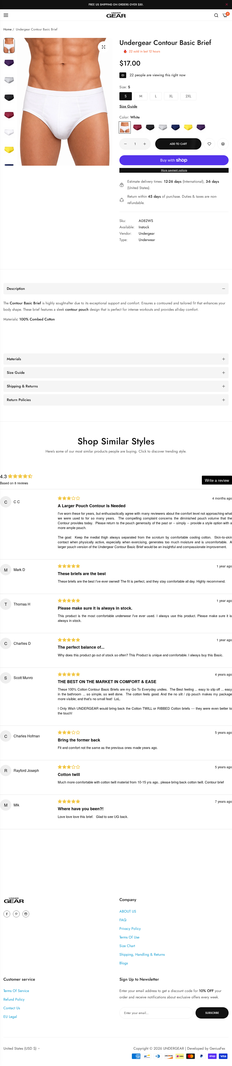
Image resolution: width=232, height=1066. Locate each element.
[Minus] (125, 144)
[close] (227, 5)
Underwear (147, 239)
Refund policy (13, 999)
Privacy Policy (130, 928)
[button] (209, 144)
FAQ (122, 920)
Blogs (123, 963)
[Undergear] (116, 15)
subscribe (212, 1013)
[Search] (216, 15)
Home (7, 29)
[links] (7, 913)
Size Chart (127, 945)
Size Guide (128, 106)
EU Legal (10, 1016)
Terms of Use (129, 937)
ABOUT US (127, 911)
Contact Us (11, 1008)
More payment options (174, 170)
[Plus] (145, 144)
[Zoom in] (103, 47)
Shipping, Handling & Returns (142, 954)
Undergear (147, 233)
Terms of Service (16, 990)
